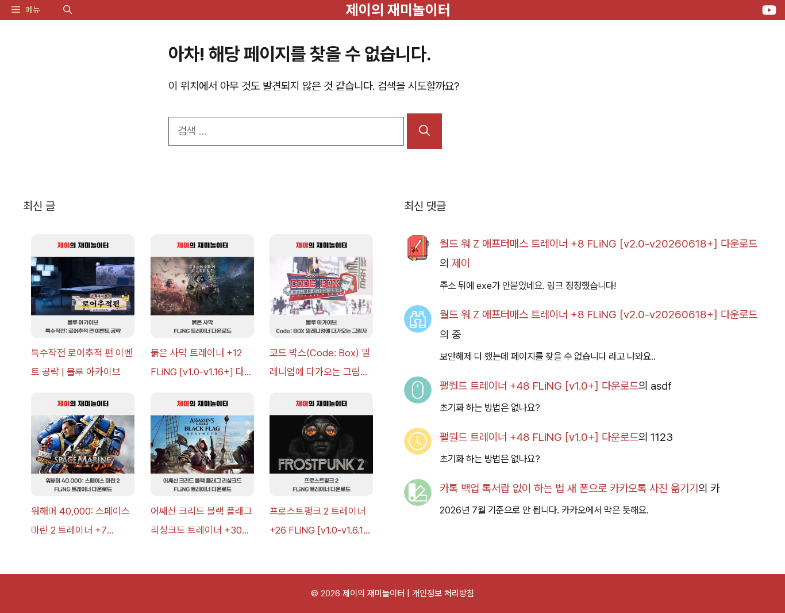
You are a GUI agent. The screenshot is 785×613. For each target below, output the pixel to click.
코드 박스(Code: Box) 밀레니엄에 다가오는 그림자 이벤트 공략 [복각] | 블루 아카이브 (320, 364)
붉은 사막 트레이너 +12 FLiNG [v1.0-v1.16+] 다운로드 (202, 364)
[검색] (424, 131)
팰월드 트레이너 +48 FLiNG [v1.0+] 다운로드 (539, 386)
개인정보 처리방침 (443, 593)
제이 (461, 263)
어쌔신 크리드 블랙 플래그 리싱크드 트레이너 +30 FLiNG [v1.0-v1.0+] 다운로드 (201, 522)
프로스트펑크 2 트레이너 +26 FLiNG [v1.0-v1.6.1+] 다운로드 (321, 522)
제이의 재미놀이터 (398, 9)
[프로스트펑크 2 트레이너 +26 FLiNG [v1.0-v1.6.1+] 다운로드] (321, 447)
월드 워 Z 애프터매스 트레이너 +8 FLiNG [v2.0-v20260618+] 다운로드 (598, 243)
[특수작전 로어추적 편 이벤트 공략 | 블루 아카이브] (82, 289)
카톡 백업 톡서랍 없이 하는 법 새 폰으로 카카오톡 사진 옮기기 (569, 488)
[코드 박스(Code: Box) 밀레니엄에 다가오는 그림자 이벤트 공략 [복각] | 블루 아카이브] (321, 289)
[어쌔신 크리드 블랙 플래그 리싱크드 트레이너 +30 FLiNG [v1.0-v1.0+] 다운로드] (202, 447)
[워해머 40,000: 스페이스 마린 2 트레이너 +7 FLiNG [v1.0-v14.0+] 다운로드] (82, 447)
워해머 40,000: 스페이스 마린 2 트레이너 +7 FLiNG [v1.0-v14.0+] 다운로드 (80, 522)
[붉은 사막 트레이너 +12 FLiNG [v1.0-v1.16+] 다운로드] (202, 289)
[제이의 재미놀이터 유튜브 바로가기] (769, 10)
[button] (67, 10)
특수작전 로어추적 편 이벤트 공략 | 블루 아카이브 (82, 362)
